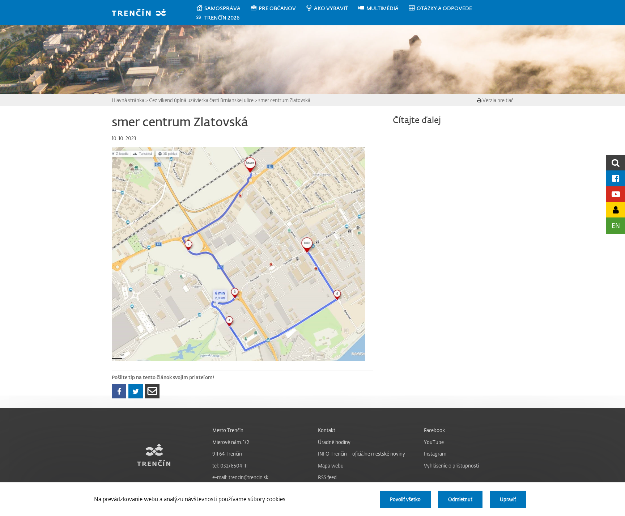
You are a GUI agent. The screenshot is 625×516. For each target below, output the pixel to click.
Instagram (435, 454)
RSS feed (327, 477)
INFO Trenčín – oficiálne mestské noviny (361, 454)
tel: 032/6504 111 (229, 465)
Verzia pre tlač (497, 100)
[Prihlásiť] (615, 209)
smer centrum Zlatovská (284, 100)
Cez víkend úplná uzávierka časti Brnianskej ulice (201, 100)
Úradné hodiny (334, 442)
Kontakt (326, 430)
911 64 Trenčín (227, 454)
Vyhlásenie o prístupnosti (451, 465)
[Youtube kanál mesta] (615, 194)
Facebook (434, 430)
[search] (615, 162)
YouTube (434, 442)
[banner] (142, 13)
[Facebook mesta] (615, 178)
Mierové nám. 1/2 (230, 442)
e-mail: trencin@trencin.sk (240, 477)
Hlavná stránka (128, 100)
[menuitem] (223, 8)
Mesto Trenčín (227, 430)
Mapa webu (331, 465)
